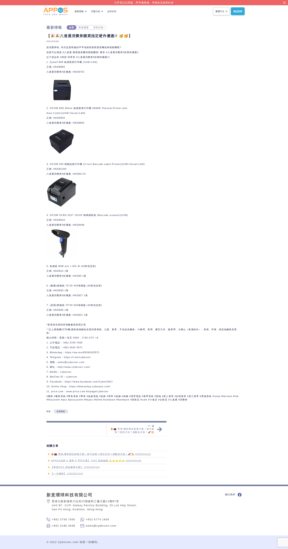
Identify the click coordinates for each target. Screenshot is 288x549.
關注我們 (230, 494)
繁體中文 (219, 11)
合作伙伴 (111, 11)
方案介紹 (95, 11)
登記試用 (237, 11)
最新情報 (79, 11)
